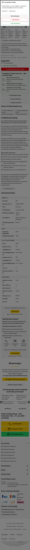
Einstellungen (15, 16)
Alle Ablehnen (16, 19)
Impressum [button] (5, 11)
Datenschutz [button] (12, 11)
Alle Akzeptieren (15, 23)
